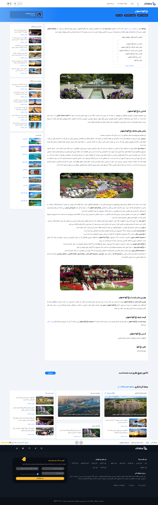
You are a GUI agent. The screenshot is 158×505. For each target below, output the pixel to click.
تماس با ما (142, 485)
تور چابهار (143, 467)
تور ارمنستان (24, 193)
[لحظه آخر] (136, 448)
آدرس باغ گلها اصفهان (135, 57)
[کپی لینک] (81, 442)
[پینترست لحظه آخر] (27, 448)
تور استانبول (24, 147)
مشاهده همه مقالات (127, 387)
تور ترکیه (25, 177)
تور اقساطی (110, 4)
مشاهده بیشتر (129, 66)
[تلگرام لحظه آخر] (34, 448)
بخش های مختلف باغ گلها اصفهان (131, 47)
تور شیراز (122, 463)
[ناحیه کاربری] (9, 3)
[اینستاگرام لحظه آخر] (40, 448)
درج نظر (50, 373)
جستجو (20, 4)
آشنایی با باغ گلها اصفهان (134, 44)
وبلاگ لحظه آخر (122, 4)
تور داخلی (50, 322)
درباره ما (131, 485)
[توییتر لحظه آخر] (21, 448)
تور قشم (25, 170)
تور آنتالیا (25, 154)
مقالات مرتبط (111, 393)
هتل (132, 4)
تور (138, 4)
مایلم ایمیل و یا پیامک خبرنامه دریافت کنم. (28, 474)
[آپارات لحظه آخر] (15, 448)
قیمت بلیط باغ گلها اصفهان (133, 54)
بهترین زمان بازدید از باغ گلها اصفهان (130, 50)
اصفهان (101, 214)
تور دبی (25, 185)
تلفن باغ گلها (138, 60)
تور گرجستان (24, 201)
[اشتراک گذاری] (76, 442)
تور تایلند (103, 467)
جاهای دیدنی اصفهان (130, 29)
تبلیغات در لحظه (119, 485)
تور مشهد (24, 162)
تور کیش (25, 139)
